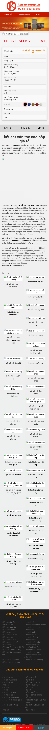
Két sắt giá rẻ (31, 634)
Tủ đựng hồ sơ (32, 692)
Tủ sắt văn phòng (10, 679)
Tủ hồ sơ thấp (31, 677)
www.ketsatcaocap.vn (15, 265)
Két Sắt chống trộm (11, 659)
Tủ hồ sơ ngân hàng (11, 697)
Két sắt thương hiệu (11, 642)
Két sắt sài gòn (9, 622)
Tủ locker (29, 687)
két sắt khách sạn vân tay (13, 562)
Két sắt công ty (32, 637)
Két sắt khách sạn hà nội (36, 624)
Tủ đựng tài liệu (9, 692)
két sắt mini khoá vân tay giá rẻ (36, 407)
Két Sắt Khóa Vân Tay (12, 649)
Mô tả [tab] (41, 128)
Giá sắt (6, 684)
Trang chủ (9, 727)
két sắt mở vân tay (35, 558)
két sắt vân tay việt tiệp (36, 463)
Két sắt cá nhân (32, 639)
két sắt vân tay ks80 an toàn (36, 351)
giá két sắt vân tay (13, 474)
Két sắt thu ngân (9, 644)
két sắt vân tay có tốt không (13, 285)
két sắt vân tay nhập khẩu (13, 394)
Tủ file (5, 689)
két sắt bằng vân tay (36, 323)
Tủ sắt (28, 689)
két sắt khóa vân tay (13, 377)
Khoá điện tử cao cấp (11, 662)
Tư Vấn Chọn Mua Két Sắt (13, 647)
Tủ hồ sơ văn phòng (34, 694)
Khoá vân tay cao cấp (34, 659)
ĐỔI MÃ (9, 14)
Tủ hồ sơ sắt (8, 682)
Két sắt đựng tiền (10, 632)
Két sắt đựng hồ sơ (33, 652)
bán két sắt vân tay (36, 335)
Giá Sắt (6, 709)
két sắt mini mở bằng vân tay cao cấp (13, 340)
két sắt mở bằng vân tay (13, 422)
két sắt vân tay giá (13, 363)
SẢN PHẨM (25, 14)
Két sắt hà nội (31, 629)
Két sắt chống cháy (33, 642)
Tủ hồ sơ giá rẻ (9, 694)
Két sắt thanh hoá (33, 627)
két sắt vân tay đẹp (36, 309)
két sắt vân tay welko (36, 435)
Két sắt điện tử (9, 629)
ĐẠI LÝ (39, 14)
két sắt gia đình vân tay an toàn (36, 574)
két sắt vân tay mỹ (35, 281)
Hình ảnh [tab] (24, 128)
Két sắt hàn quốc (10, 634)
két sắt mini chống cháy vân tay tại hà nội (13, 492)
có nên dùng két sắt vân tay (13, 534)
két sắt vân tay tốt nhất (36, 298)
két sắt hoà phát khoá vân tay (35, 519)
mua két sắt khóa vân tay (36, 547)
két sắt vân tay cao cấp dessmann (36, 590)
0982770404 (25, 727)
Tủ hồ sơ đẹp (8, 677)
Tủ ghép (6, 687)
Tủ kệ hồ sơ (30, 709)
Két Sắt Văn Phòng (33, 649)
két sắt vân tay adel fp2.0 (13, 313)
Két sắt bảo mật (9, 639)
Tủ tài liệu (30, 679)
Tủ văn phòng (31, 697)
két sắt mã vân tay (13, 515)
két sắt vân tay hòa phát (36, 379)
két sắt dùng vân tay (36, 504)
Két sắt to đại (8, 637)
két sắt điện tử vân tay (35, 491)
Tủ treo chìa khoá (33, 682)
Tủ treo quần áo (32, 684)
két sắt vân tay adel (36, 448)
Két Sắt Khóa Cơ (32, 647)
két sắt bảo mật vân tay (13, 437)
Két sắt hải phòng (33, 622)
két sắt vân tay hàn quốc (36, 422)
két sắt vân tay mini (36, 392)
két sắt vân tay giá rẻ (35, 476)
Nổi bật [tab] (8, 128)
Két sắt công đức (32, 644)
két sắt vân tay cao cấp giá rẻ (19, 145)
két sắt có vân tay (36, 363)
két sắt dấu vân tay (13, 586)
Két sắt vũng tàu (9, 627)
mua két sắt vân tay (35, 531)
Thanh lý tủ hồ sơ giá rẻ (12, 699)
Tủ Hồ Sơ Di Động (10, 704)
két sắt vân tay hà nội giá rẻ (13, 605)
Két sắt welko (31, 632)
